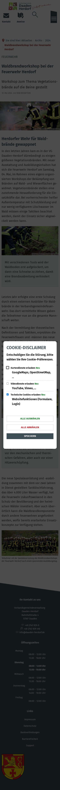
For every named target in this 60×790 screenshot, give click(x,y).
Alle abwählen (30, 427)
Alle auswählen (30, 418)
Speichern (30, 436)
